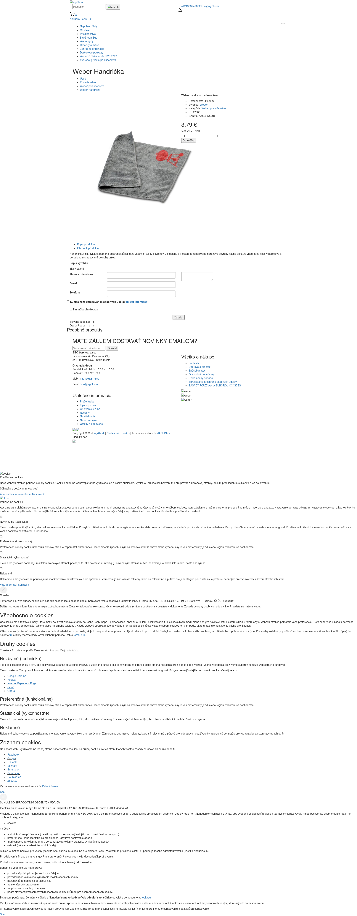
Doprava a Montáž (199, 367)
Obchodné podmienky (202, 374)
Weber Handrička (90, 89)
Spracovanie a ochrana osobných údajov (213, 381)
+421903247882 (191, 6)
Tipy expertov (88, 405)
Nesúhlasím (24, 494)
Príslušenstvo (88, 82)
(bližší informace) (137, 302)
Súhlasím (23, 584)
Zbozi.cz (12, 780)
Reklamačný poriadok (201, 378)
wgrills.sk (99, 433)
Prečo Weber (87, 401)
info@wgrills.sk (210, 6)
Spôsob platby (197, 370)
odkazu (146, 897)
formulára (79, 635)
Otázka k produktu (88, 248)
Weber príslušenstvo (92, 86)
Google (11, 758)
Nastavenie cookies (118, 433)
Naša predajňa (88, 420)
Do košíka (188, 140)
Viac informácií (8, 584)
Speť (2, 792)
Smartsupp (13, 773)
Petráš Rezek (50, 786)
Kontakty (194, 363)
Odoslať (112, 348)
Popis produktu (86, 244)
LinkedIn (12, 762)
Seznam (12, 765)
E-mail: (74, 283)
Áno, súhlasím (8, 494)
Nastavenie (38, 494)
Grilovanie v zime (90, 409)
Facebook (13, 754)
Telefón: (75, 292)
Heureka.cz (14, 777)
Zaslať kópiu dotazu (85, 309)
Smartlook (13, 769)
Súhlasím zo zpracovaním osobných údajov (109, 302)
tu (10, 635)
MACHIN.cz (163, 433)
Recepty (85, 412)
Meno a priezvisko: (82, 274)
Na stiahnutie (87, 416)
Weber (204, 104)
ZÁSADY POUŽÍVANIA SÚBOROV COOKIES (215, 385)
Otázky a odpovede (91, 424)
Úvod (83, 78)
